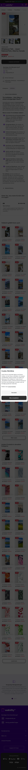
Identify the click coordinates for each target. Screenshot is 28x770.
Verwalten (14, 392)
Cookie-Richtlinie (12, 386)
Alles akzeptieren (14, 398)
